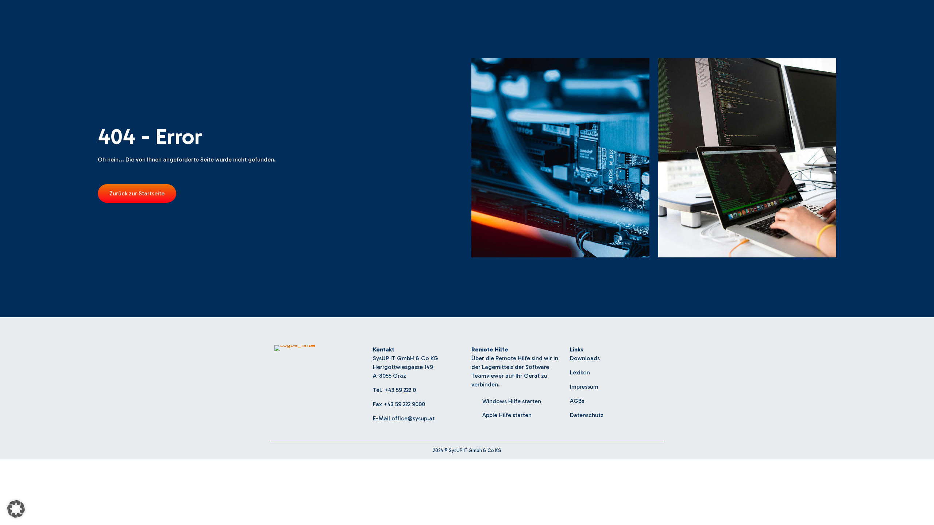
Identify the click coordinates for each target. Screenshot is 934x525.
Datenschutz (586, 415)
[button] (16, 509)
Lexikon (580, 372)
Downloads (585, 358)
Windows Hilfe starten (511, 401)
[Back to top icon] (899, 510)
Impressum (584, 386)
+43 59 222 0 (400, 389)
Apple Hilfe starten (507, 415)
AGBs (577, 400)
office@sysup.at (413, 418)
